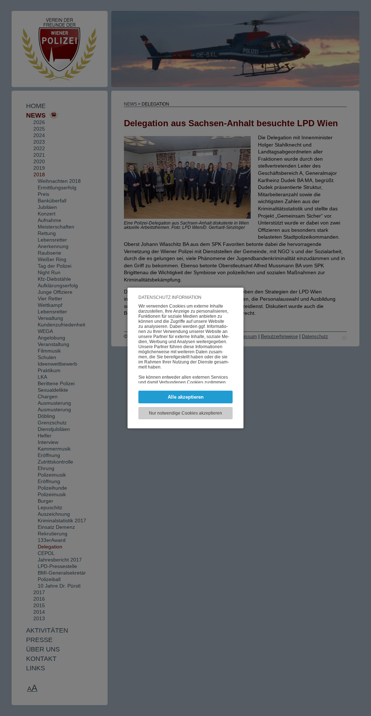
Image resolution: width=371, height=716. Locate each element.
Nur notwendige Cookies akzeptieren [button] (185, 413)
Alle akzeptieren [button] (186, 397)
